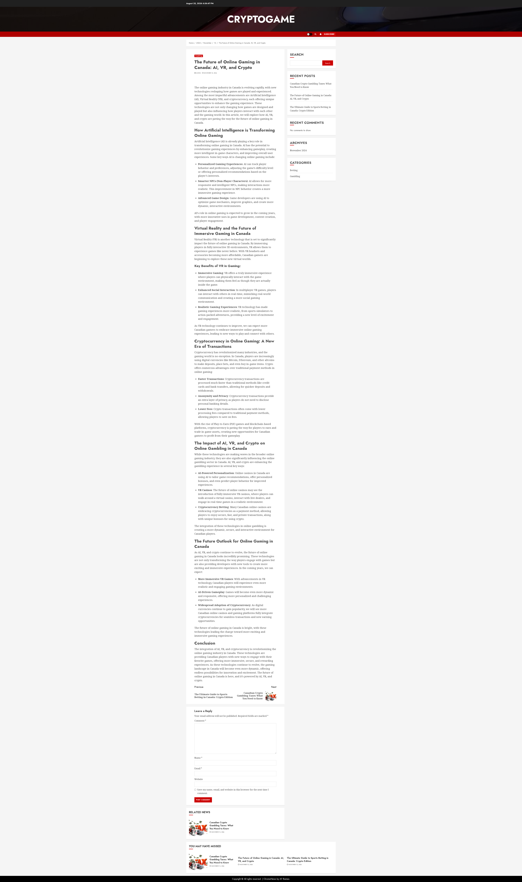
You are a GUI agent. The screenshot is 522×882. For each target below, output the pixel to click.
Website (198, 779)
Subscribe (329, 34)
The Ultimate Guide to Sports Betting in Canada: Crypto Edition (310, 109)
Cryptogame (261, 19)
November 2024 (298, 150)
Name (198, 757)
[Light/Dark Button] (309, 34)
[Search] (315, 34)
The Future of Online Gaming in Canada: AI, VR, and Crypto (261, 859)
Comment (200, 720)
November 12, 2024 (210, 73)
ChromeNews (269, 879)
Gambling (198, 56)
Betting (294, 170)
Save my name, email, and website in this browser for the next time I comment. (233, 791)
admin (198, 73)
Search (297, 54)
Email (198, 768)
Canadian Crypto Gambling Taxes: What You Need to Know (221, 825)
